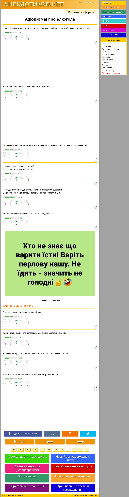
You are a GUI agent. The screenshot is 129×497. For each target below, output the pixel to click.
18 (49, 450)
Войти (80, 2)
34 (21, 450)
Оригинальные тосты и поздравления (73, 487)
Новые (19, 442)
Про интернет (107, 65)
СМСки (106, 21)
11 (80, 450)
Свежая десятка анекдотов (27, 456)
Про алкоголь (107, 60)
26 (35, 450)
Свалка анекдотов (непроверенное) (27, 468)
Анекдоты (107, 3)
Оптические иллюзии (112, 35)
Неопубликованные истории (72, 466)
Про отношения (108, 54)
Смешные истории (111, 7)
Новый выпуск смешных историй (73, 458)
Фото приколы (27, 476)
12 (74, 450)
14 (62, 450)
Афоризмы (107, 16)
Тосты (105, 25)
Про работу (107, 57)
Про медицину (108, 70)
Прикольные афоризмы (27, 486)
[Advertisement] (50, 64)
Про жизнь (106, 46)
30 (28, 450)
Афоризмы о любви (110, 49)
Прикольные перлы (110, 44)
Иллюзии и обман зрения (72, 476)
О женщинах (107, 52)
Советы (105, 62)
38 (14, 450)
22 (42, 450)
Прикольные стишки (112, 12)
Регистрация (89, 2)
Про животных (108, 68)
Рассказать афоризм (81, 12)
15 (56, 450)
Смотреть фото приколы (18, 305)
